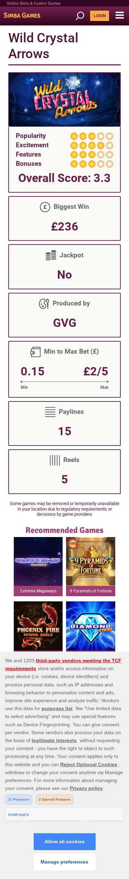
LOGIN (100, 15)
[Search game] (82, 16)
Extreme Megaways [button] (38, 591)
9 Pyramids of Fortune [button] (90, 591)
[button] (119, 15)
